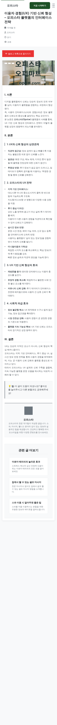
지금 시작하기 (40, 5)
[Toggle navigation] (53, 5)
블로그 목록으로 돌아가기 (19, 53)
